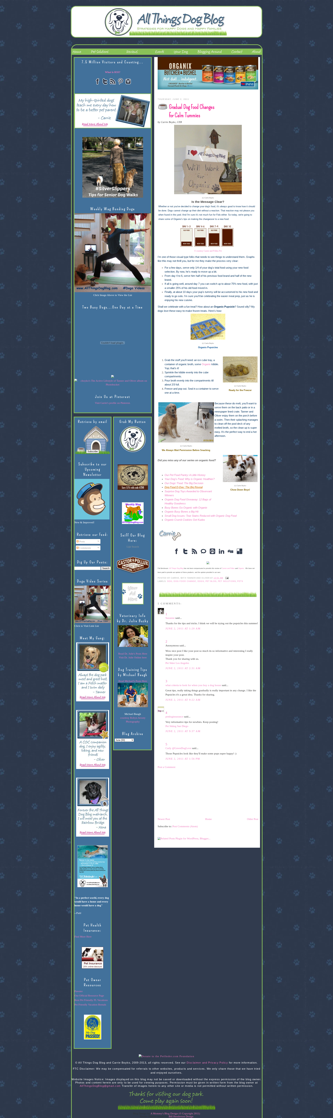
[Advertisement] (184, 792)
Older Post (252, 819)
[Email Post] (226, 578)
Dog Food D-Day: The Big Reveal (184, 487)
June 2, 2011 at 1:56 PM (182, 758)
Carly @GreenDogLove (178, 748)
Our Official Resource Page (89, 995)
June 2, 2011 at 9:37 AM (182, 731)
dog (169, 581)
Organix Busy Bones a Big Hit (181, 511)
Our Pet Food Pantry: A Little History (185, 475)
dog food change (185, 581)
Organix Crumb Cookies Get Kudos (185, 519)
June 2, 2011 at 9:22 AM (182, 699)
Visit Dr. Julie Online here (133, 657)
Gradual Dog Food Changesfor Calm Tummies (192, 111)
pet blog (211, 581)
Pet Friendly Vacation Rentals (90, 1004)
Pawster (78, 991)
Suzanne (170, 618)
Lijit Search (133, 546)
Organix (206, 364)
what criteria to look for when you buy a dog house (193, 685)
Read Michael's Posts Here (132, 681)
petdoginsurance (174, 716)
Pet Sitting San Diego (176, 726)
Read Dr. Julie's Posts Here (132, 653)
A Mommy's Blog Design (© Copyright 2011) (175, 1113)
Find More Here (83, 936)
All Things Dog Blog (176, 568)
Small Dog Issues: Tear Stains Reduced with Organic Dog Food (201, 515)
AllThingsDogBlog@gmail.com (100, 1086)
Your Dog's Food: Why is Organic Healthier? (190, 479)
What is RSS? (112, 72)
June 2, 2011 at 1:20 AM (182, 628)
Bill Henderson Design (181, 1116)
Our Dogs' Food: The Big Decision (184, 483)
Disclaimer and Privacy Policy (207, 1062)
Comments (85, 548)
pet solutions (227, 581)
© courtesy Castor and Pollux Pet (208, 251)
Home (208, 819)
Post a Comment (166, 767)
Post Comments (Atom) (185, 826)
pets (240, 581)
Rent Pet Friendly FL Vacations (91, 1000)
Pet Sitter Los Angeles (177, 663)
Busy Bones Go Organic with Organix (186, 507)
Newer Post (164, 819)
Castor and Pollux (228, 568)
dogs (201, 581)
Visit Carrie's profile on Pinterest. (112, 403)
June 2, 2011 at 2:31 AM (182, 668)
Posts (82, 541)
